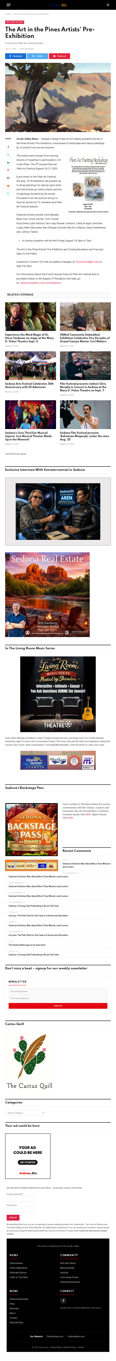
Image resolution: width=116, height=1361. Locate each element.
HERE (88, 814)
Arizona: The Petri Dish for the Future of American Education (38, 915)
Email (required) (15, 1194)
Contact (13, 1318)
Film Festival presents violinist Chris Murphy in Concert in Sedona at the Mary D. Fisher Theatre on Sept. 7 (83, 387)
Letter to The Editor (19, 1277)
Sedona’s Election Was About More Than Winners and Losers (87, 865)
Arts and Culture (14, 22)
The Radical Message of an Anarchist (27, 945)
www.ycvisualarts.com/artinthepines (40, 282)
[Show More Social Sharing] (74, 56)
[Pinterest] (8, 170)
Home (7, 14)
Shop (12, 1304)
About (13, 1313)
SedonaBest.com (76, 1336)
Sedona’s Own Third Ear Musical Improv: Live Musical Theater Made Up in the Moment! (28, 436)
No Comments (28, 49)
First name (12, 1205)
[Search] (107, 5)
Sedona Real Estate (19, 1299)
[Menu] (9, 5)
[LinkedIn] (8, 162)
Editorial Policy (16, 1322)
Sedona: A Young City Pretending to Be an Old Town (34, 906)
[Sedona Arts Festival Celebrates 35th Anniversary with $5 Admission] (30, 365)
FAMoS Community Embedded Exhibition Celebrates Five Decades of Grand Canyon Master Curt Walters (85, 338)
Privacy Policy (56, 1347)
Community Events (69, 1277)
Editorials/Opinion (18, 1272)
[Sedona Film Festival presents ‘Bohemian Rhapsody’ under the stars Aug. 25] (85, 414)
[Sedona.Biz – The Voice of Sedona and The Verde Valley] (58, 5)
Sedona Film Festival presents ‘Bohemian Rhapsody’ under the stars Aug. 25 (84, 436)
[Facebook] (8, 147)
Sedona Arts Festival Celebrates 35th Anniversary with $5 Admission (29, 386)
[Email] (8, 178)
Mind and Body (67, 1268)
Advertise (14, 1308)
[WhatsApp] (8, 193)
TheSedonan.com (54, 1336)
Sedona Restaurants (70, 1282)
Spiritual (64, 1272)
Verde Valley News (18, 1268)
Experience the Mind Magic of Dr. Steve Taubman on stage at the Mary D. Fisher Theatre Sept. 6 (29, 338)
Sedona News (16, 1263)
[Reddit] (8, 186)
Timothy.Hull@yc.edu (87, 261)
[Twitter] (8, 155)
